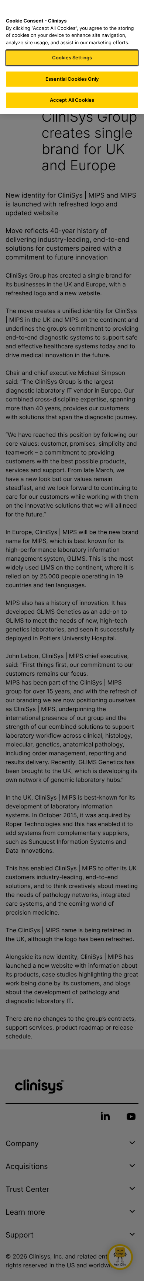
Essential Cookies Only (72, 79)
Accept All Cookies (72, 100)
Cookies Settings (72, 57)
